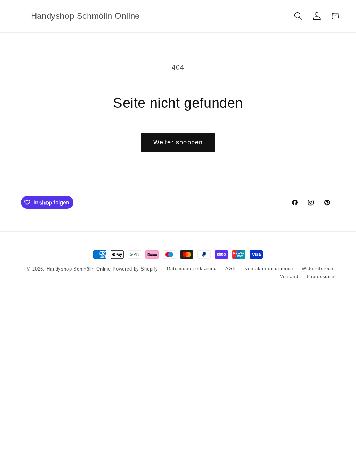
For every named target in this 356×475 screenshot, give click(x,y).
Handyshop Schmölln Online (79, 269)
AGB (230, 268)
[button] (17, 16)
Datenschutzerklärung (192, 268)
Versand (289, 276)
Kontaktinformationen (268, 268)
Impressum (319, 276)
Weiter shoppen (178, 142)
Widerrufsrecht (318, 268)
